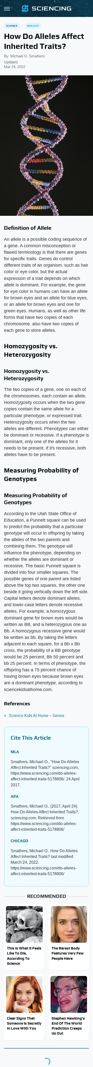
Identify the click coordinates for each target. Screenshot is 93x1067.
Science (12, 25)
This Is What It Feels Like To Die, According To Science (24, 955)
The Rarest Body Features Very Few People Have (68, 953)
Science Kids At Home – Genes (36, 715)
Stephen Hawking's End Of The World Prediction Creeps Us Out (68, 1026)
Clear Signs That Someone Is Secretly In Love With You (24, 1023)
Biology (33, 25)
